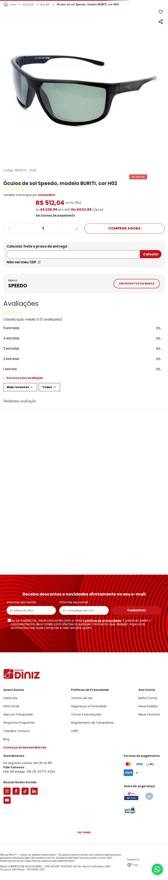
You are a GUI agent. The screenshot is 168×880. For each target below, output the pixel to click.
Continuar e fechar (84, 873)
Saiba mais (104, 864)
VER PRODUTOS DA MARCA (136, 364)
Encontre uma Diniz (85, 3)
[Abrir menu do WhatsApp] (157, 869)
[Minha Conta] (147, 15)
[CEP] (73, 291)
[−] (9, 267)
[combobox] (84, 31)
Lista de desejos (156, 15)
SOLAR (44, 43)
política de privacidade (103, 692)
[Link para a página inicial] (10, 43)
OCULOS (28, 43)
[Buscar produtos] (162, 31)
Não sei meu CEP (21, 301)
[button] (84, 254)
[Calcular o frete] (150, 293)
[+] (77, 267)
